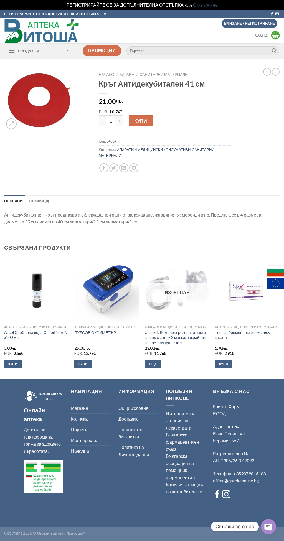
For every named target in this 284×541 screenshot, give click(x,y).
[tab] (14, 201)
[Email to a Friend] (123, 167)
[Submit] (274, 50)
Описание (14, 201)
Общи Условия (133, 408)
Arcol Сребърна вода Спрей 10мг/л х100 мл (36, 335)
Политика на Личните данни (133, 451)
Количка (79, 418)
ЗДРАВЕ (127, 74)
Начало (106, 74)
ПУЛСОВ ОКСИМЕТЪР (95, 332)
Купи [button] (12, 364)
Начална (80, 450)
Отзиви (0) (39, 201)
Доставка (128, 418)
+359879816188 (249, 473)
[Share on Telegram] (133, 167)
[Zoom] (11, 123)
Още (153, 364)
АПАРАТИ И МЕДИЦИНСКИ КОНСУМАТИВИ (154, 150)
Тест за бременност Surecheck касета (242, 335)
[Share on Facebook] (103, 167)
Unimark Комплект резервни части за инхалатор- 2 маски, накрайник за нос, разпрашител (175, 337)
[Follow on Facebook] (271, 14)
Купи (140, 120)
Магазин (79, 408)
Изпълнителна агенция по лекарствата (181, 420)
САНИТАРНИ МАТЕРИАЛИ (164, 74)
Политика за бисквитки (130, 433)
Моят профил (84, 440)
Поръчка (80, 429)
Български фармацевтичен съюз (182, 441)
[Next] (279, 318)
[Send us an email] (277, 14)
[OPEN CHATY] (268, 526)
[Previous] (4, 318)
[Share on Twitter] (113, 167)
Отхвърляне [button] (205, 4)
